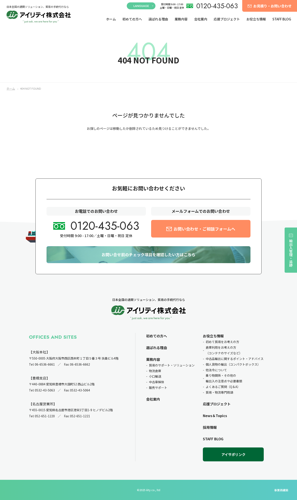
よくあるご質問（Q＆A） (223, 386)
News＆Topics (215, 415)
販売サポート (158, 387)
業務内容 (181, 19)
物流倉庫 (155, 371)
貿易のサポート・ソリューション (172, 365)
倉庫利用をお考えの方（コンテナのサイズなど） (224, 350)
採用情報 (210, 427)
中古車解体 (156, 382)
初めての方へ (132, 19)
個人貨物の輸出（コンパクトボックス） (233, 364)
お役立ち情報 (256, 19)
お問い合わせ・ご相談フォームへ (204, 229)
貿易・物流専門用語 (219, 392)
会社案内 (200, 19)
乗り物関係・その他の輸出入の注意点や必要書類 (224, 378)
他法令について (216, 370)
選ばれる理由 (158, 19)
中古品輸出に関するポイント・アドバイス (235, 358)
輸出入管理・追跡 (291, 253)
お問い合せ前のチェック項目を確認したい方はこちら (148, 254)
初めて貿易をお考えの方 (222, 342)
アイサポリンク (233, 454)
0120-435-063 (217, 6)
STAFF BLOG (281, 19)
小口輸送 (155, 376)
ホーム (111, 19)
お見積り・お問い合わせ (272, 5)
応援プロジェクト (227, 19)
